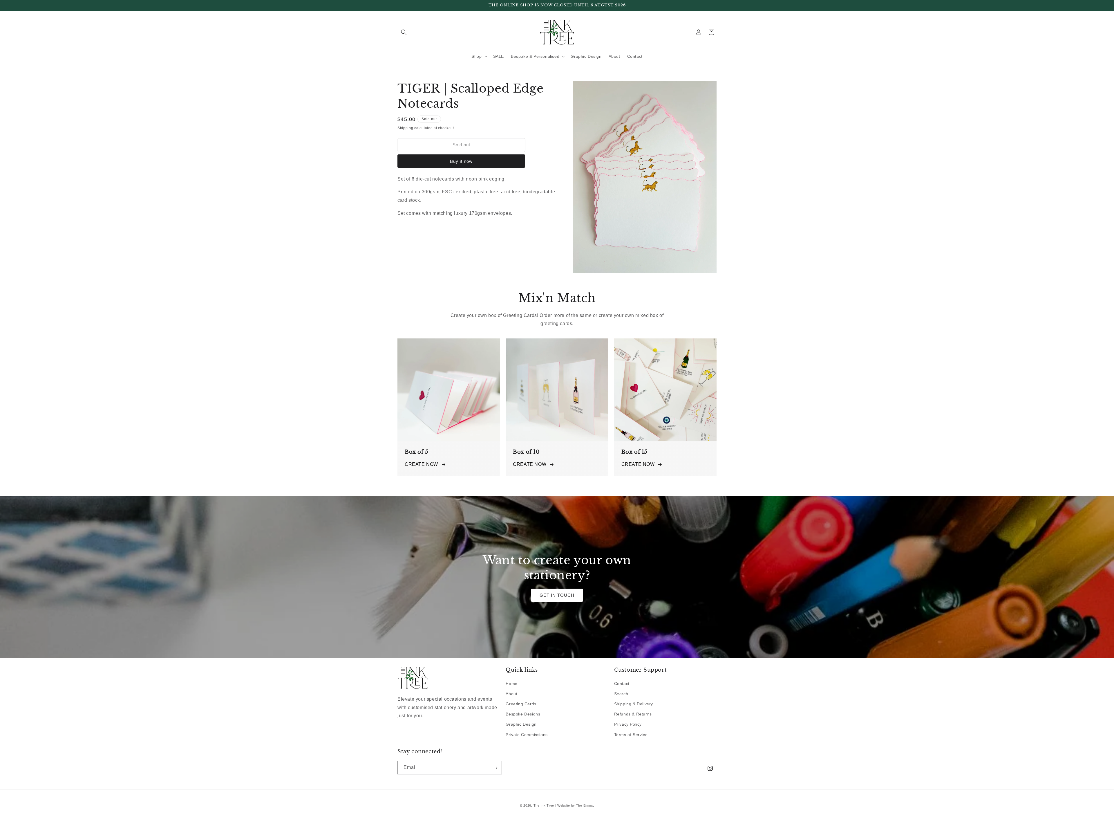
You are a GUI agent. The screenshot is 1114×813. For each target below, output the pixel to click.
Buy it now (461, 161)
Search (621, 693)
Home (511, 683)
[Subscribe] (495, 768)
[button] (403, 32)
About (511, 693)
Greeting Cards (521, 703)
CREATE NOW (421, 464)
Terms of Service (631, 734)
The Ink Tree (544, 805)
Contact (622, 683)
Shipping (405, 128)
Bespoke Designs (523, 714)
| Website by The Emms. (574, 805)
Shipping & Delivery (633, 703)
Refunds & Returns (633, 714)
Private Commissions (526, 734)
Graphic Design (521, 724)
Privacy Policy (628, 724)
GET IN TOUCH (557, 594)
